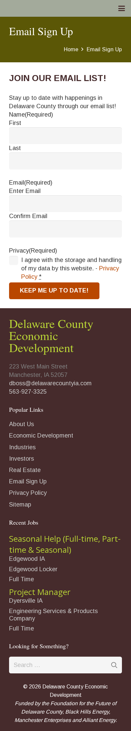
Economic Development (41, 435)
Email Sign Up (28, 481)
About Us (21, 424)
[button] (122, 8)
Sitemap (20, 504)
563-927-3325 (28, 391)
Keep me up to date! (54, 290)
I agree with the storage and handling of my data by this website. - (71, 268)
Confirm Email (28, 216)
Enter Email (25, 191)
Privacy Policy (28, 492)
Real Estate (25, 470)
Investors (21, 458)
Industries (22, 447)
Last (15, 148)
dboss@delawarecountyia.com (50, 383)
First (15, 123)
